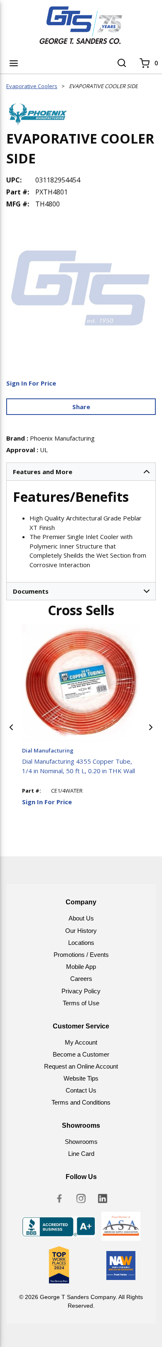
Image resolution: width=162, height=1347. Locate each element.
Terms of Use (81, 1003)
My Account (81, 1042)
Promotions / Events (81, 954)
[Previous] (11, 727)
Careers (81, 978)
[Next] (151, 727)
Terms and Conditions (81, 1102)
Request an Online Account (81, 1066)
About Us (81, 918)
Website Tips (81, 1078)
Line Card (81, 1153)
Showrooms (81, 1141)
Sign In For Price (31, 383)
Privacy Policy (81, 991)
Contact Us (81, 1090)
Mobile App (81, 966)
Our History (81, 930)
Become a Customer (81, 1054)
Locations (81, 942)
